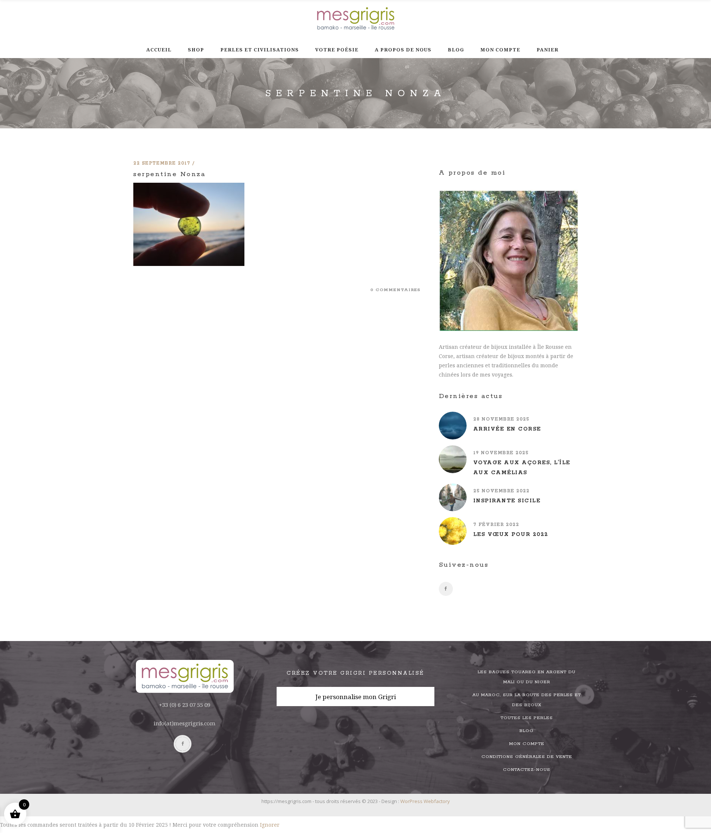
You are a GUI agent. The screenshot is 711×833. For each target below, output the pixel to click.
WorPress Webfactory (425, 801)
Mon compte (526, 743)
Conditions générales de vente (526, 756)
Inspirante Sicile (507, 501)
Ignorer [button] (270, 824)
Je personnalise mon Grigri (356, 696)
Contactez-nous (526, 769)
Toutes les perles (527, 718)
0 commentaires (395, 290)
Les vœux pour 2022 (510, 534)
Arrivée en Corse (507, 429)
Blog (527, 730)
